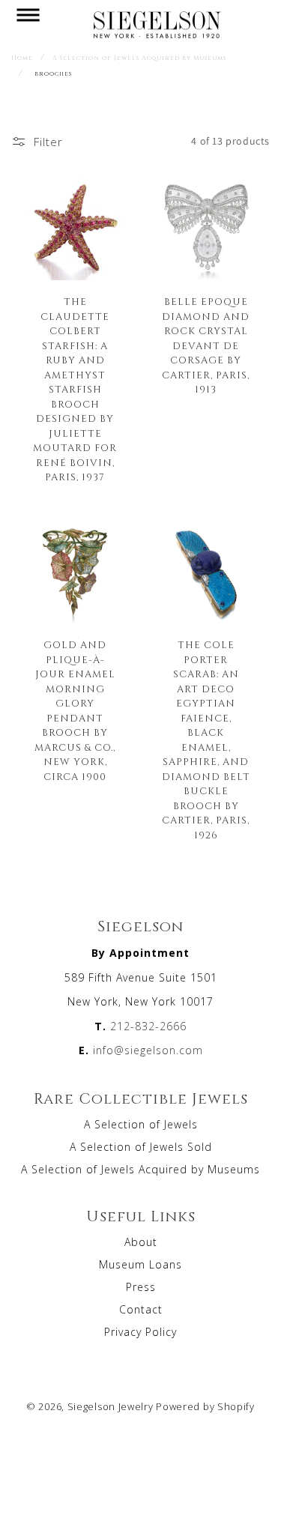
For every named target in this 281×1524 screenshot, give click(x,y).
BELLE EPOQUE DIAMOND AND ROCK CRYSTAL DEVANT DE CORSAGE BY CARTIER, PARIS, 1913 (206, 345)
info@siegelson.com (148, 1050)
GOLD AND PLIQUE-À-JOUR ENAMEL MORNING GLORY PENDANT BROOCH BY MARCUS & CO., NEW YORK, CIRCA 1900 (74, 710)
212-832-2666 (148, 1026)
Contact (141, 1309)
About (140, 1242)
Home (22, 57)
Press (141, 1287)
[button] (27, 23)
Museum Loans (140, 1264)
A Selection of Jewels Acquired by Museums (139, 57)
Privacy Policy (140, 1332)
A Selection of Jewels (141, 1124)
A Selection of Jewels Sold (141, 1147)
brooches (53, 73)
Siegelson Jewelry (110, 1406)
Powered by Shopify (205, 1406)
